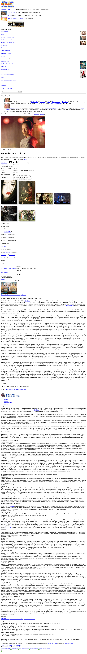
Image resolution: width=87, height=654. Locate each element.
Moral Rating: (4, 164)
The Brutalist (34, 102)
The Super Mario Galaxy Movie (8, 80)
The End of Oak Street (6, 39)
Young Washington (5, 50)
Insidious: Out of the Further (8, 37)
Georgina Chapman (55, 103)
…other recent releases (6, 88)
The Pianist (65, 102)
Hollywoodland (56, 102)
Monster (82, 108)
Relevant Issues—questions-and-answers (17, 389)
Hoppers (3, 82)
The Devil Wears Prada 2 (7, 63)
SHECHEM (10, 9)
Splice (48, 102)
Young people (8, 402)
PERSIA (9, 15)
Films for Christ (52, 643)
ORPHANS (7, 232)
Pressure (3, 72)
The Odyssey (4, 45)
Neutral (6, 401)
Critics (6, 404)
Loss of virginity (5, 246)
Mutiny (2, 34)
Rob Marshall (4, 272)
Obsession (3, 77)
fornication (3, 255)
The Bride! (3, 85)
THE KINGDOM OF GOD (15, 18)
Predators (42, 102)
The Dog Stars (4, 31)
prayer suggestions (39, 114)
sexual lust (12, 255)
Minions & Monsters (6, 53)
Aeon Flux (7, 109)
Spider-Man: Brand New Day (8, 42)
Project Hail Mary (5, 61)
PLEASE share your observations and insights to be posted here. (18, 619)
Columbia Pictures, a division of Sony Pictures (13, 295)
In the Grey (3, 66)
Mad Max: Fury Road (51, 108)
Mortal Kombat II (5, 69)
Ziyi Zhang (4, 268)
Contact (18, 645)
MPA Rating (4, 163)
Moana (2, 48)
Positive (6, 399)
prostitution (7, 252)
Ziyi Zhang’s (8, 527)
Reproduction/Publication (8, 645)
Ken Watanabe (12, 268)
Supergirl (3, 56)
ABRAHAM (11, 12)
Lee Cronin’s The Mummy (7, 74)
